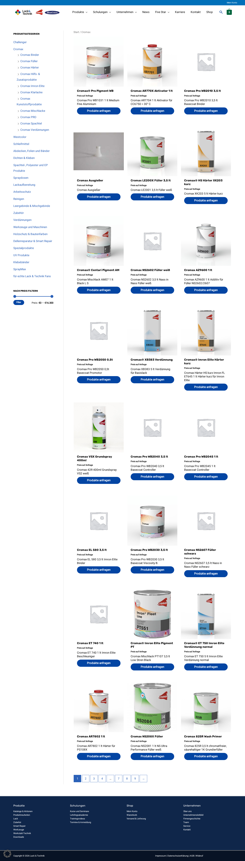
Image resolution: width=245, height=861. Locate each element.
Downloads (18, 837)
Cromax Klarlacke (31, 92)
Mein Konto (232, 2)
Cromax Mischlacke (32, 111)
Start (76, 32)
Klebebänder (21, 262)
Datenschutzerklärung (178, 855)
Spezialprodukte (23, 248)
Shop (209, 12)
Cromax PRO (28, 117)
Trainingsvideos (77, 818)
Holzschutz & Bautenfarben (30, 234)
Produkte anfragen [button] (206, 111)
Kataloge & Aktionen (22, 811)
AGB (192, 855)
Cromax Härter (29, 67)
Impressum (160, 855)
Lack (15, 818)
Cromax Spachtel (31, 123)
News (146, 12)
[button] (221, 12)
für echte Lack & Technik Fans (32, 276)
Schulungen (100, 12)
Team (186, 822)
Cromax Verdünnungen (34, 130)
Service (186, 826)
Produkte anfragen (98, 111)
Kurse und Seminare (79, 811)
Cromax (18, 49)
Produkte (78, 12)
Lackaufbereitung (24, 185)
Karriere (180, 12)
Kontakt (196, 12)
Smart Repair (19, 826)
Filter (18, 302)
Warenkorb (132, 815)
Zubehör (18, 213)
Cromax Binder (29, 55)
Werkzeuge (18, 829)
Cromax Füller (29, 61)
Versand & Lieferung (136, 818)
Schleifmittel (21, 144)
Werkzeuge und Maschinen (30, 227)
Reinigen (18, 199)
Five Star (160, 12)
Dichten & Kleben (24, 158)
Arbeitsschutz (22, 192)
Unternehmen (124, 12)
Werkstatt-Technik (22, 833)
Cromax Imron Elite (32, 86)
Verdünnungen (22, 220)
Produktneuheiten (21, 815)
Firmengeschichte (191, 818)
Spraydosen (20, 178)
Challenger (20, 42)
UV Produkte (21, 255)
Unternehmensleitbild (193, 815)
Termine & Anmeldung (80, 822)
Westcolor (19, 137)
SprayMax (19, 269)
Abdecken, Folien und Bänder (31, 151)
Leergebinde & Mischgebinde (31, 206)
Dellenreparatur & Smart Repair (32, 241)
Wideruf (199, 855)
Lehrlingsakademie (79, 815)
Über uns (187, 811)
